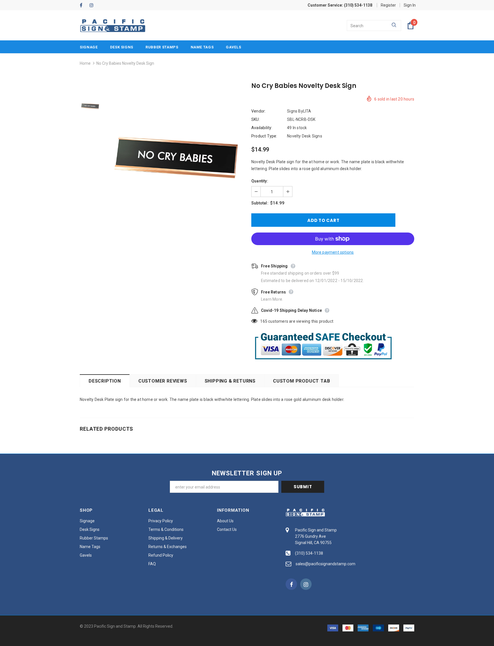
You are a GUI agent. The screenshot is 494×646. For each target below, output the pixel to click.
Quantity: (259, 181)
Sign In (410, 5)
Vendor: (258, 111)
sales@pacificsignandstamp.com (325, 564)
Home (85, 63)
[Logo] (113, 25)
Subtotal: (259, 203)
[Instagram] (93, 5)
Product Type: (264, 136)
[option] (174, 158)
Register (388, 5)
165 (263, 321)
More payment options (333, 252)
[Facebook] (83, 5)
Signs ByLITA (299, 111)
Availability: (261, 127)
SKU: (255, 119)
